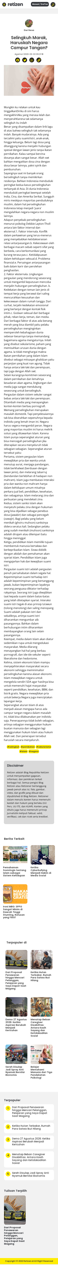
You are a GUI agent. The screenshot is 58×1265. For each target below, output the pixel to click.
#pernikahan (28, 746)
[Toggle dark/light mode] (53, 4)
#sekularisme (43, 746)
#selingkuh (13, 746)
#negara (34, 751)
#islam (23, 751)
